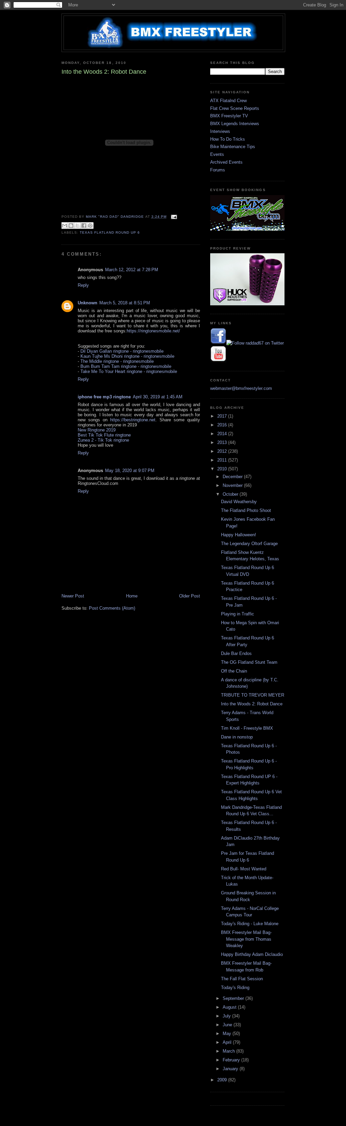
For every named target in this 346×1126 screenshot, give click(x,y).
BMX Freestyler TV (229, 115)
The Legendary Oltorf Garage (249, 543)
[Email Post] (173, 216)
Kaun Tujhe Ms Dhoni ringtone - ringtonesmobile (127, 356)
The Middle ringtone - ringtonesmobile (117, 361)
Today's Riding (235, 987)
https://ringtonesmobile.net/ (153, 330)
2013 (222, 442)
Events (217, 154)
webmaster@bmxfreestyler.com (241, 388)
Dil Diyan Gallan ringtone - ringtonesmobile (122, 351)
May (227, 1033)
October (231, 494)
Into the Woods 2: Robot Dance (251, 703)
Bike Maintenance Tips (232, 146)
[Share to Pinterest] (90, 225)
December (233, 476)
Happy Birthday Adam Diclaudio (252, 954)
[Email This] (64, 225)
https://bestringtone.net (132, 419)
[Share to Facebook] (83, 225)
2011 (222, 460)
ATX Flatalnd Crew (228, 100)
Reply (83, 285)
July (227, 1015)
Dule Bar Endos (236, 653)
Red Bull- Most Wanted (243, 868)
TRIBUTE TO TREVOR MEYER (252, 695)
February (232, 1059)
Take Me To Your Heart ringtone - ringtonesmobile (128, 371)
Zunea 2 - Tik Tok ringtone (103, 440)
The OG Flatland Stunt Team (249, 662)
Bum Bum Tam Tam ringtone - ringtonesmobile (125, 366)
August (230, 1007)
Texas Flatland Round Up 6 (110, 232)
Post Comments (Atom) (112, 608)
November (233, 485)
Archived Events (226, 162)
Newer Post (72, 596)
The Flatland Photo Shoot (246, 510)
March (229, 1051)
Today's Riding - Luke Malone (249, 923)
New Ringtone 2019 (97, 429)
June (228, 1024)
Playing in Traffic (237, 613)
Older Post (189, 596)
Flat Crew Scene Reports (234, 108)
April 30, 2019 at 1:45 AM (157, 396)
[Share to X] (77, 225)
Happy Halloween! (238, 534)
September (234, 998)
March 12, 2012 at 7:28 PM (131, 269)
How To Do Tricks (227, 139)
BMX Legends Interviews (234, 123)
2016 (222, 424)
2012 (222, 451)
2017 (222, 416)
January (231, 1068)
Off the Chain (234, 671)
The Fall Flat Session (242, 978)
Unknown (87, 302)
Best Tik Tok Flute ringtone (104, 435)
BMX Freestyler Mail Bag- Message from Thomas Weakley (246, 939)
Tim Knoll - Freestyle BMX (247, 728)
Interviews (220, 131)
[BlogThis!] (71, 225)
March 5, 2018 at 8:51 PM (124, 302)
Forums (217, 169)
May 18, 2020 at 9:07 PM (129, 470)
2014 (222, 433)
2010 (222, 468)
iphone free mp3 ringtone (104, 396)
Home (132, 596)
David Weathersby (239, 501)
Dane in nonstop (237, 737)
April (228, 1042)
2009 (222, 1079)
